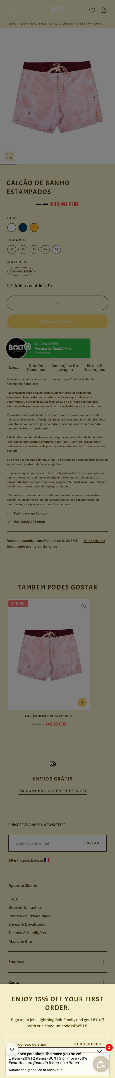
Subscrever (87, 1044)
